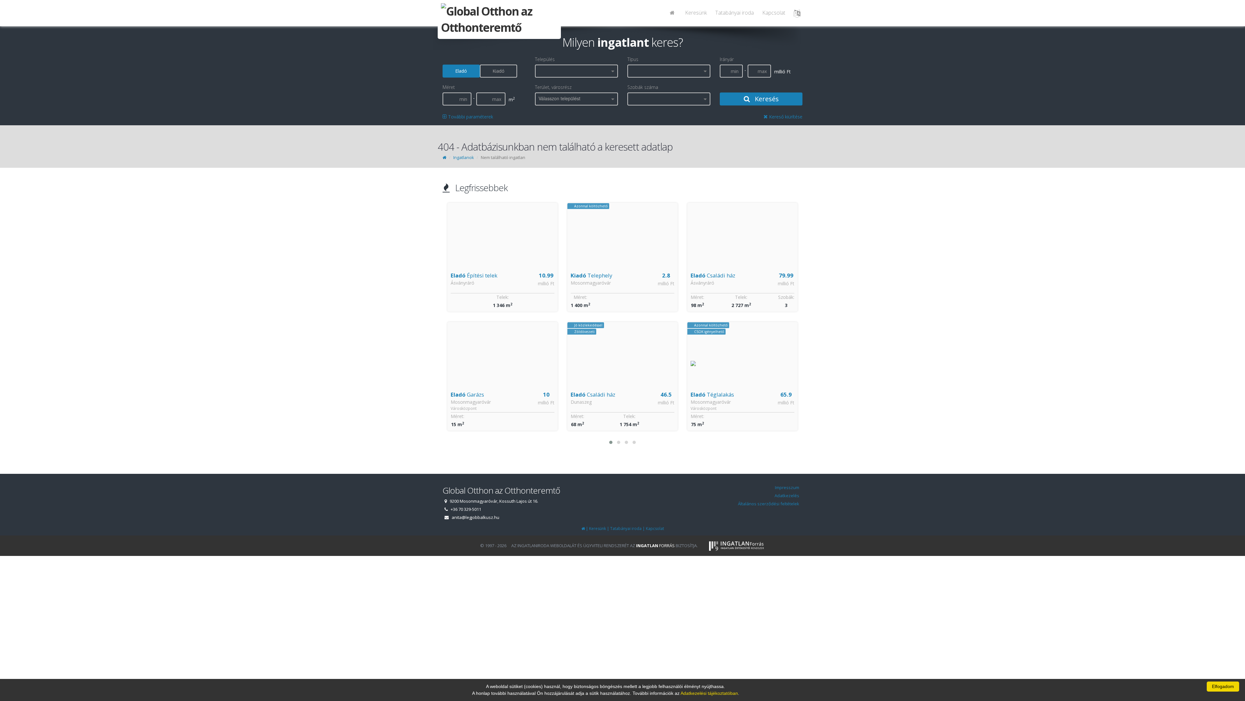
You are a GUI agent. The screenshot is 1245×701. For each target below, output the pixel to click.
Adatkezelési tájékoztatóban (709, 693)
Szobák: (786, 297)
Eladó (461, 71)
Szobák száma (642, 87)
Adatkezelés (787, 495)
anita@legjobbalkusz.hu (475, 517)
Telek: (502, 297)
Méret (449, 87)
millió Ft (546, 283)
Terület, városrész (553, 87)
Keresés (766, 98)
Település (545, 59)
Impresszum (787, 487)
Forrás (655, 545)
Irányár (727, 59)
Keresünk (696, 12)
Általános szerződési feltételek (768, 504)
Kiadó (498, 71)
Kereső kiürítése (785, 117)
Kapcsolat (773, 12)
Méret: (457, 416)
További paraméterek (470, 117)
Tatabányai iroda (734, 12)
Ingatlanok (463, 157)
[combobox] (576, 71)
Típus (632, 59)
